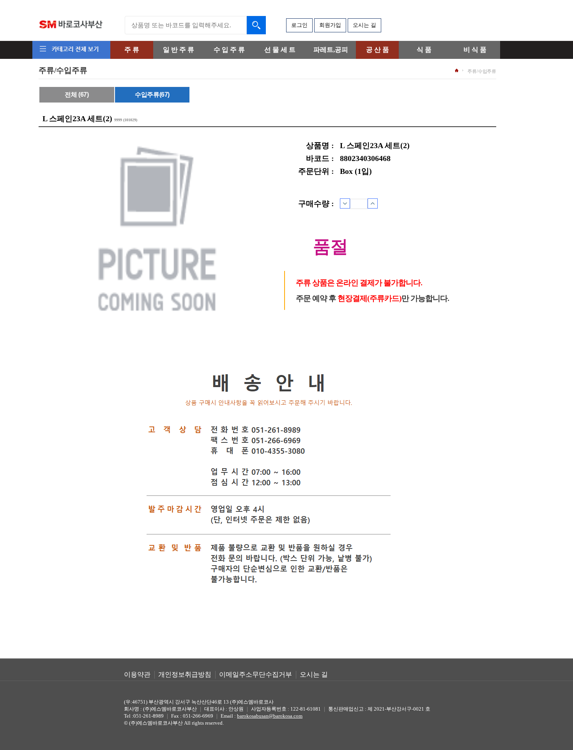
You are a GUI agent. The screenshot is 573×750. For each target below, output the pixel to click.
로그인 (299, 25)
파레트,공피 (330, 49)
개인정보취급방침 (184, 674)
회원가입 (330, 25)
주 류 (131, 49)
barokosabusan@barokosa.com (269, 716)
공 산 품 (377, 49)
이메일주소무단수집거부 (255, 674)
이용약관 (137, 674)
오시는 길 (364, 25)
